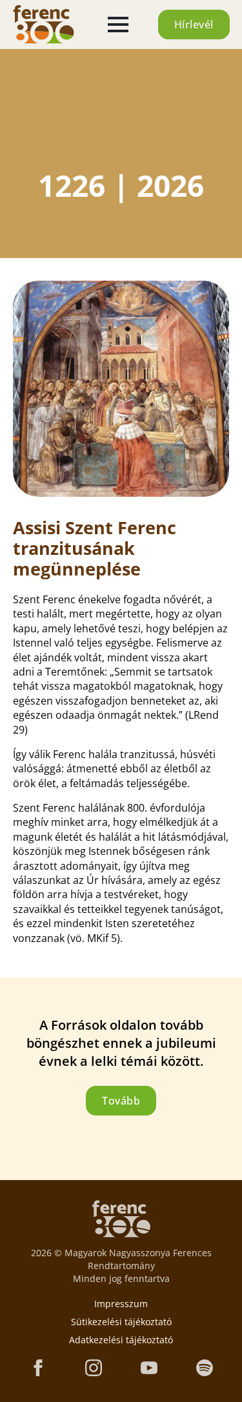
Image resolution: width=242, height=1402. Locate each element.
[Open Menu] (118, 24)
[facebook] (38, 1368)
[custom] (204, 1368)
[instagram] (93, 1368)
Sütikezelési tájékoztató (121, 1322)
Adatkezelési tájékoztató (121, 1340)
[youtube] (149, 1368)
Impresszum (121, 1303)
